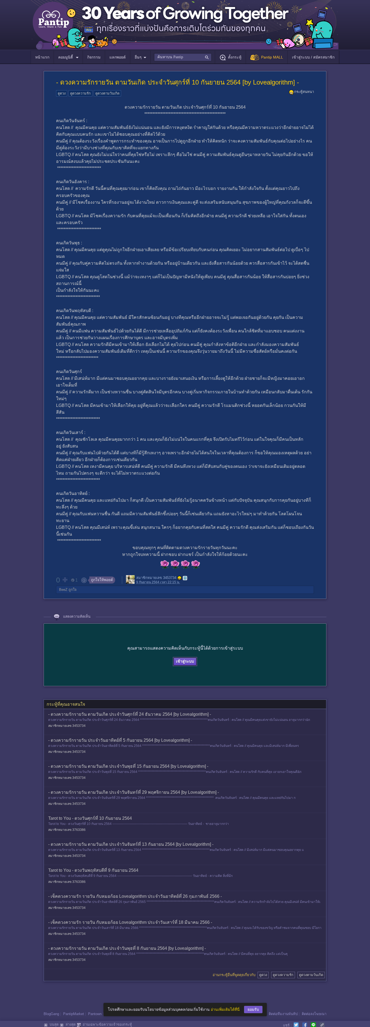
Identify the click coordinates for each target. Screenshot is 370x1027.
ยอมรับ (253, 1009)
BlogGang (51, 1014)
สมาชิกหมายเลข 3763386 (67, 830)
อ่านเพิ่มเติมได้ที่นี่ (225, 1009)
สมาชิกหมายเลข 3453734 (156, 578)
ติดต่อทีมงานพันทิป (283, 1014)
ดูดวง (62, 93)
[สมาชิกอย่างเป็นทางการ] (179, 578)
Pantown (95, 1014)
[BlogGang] (185, 578)
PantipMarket (73, 1014)
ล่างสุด (71, 1024)
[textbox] (183, 57)
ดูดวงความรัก (80, 93)
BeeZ (63, 590)
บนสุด (54, 1024)
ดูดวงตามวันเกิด (107, 93)
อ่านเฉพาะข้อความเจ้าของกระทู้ (107, 1024)
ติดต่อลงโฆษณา (314, 1014)
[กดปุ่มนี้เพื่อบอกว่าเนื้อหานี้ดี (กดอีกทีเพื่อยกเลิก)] (65, 579)
